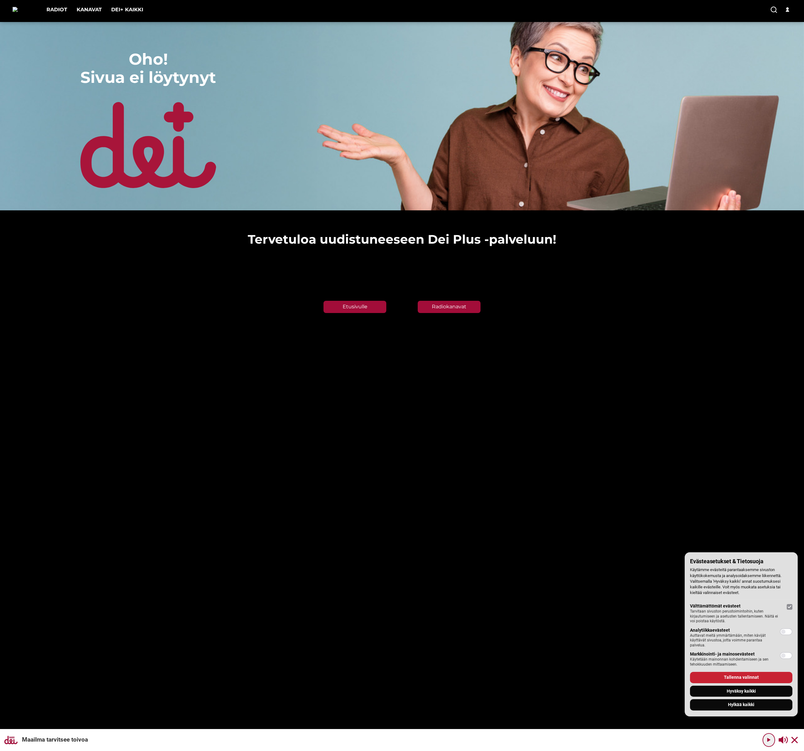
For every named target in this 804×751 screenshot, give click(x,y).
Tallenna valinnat (741, 677)
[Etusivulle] (25, 10)
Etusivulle (355, 307)
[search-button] (774, 10)
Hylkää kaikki (741, 704)
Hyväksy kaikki (741, 691)
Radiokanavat (449, 307)
